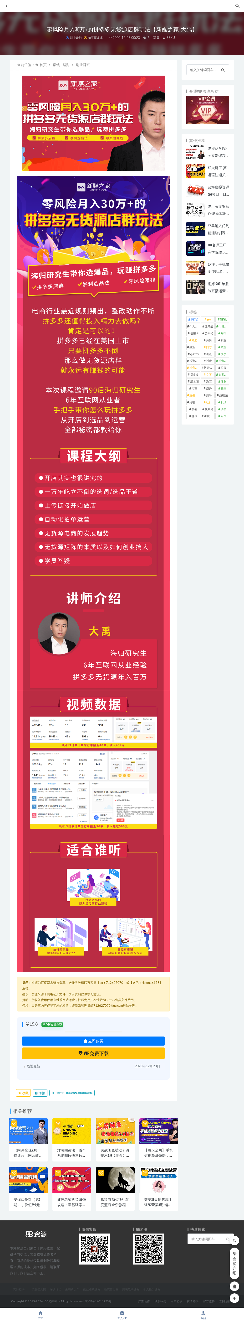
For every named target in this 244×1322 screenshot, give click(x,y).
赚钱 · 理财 (61, 65)
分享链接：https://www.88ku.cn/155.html (73, 1092)
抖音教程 (194, 367)
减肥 (194, 340)
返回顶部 (225, 1301)
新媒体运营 (111, 1289)
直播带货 (194, 395)
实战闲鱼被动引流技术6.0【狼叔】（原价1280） (115, 1155)
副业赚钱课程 (91, 1289)
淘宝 (209, 381)
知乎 (209, 395)
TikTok (223, 319)
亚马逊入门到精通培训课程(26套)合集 (218, 232)
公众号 (209, 333)
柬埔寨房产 (72, 1289)
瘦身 (209, 388)
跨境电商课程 (130, 1289)
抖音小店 (224, 360)
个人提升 (194, 326)
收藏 (25, 1093)
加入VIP (122, 1318)
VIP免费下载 (96, 1053)
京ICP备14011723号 (98, 1301)
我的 (203, 1318)
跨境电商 (209, 416)
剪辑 (209, 340)
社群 (209, 402)
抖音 (209, 360)
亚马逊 (209, 326)
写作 (223, 333)
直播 (223, 388)
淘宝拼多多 (95, 38)
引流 (209, 354)
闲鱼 (223, 416)
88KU (170, 38)
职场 (223, 402)
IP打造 (194, 319)
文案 (209, 374)
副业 (223, 340)
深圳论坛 (55, 1289)
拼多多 (194, 374)
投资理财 (194, 360)
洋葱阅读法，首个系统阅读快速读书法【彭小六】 (71, 1155)
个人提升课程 (151, 1289)
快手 (223, 354)
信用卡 (194, 333)
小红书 (194, 354)
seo (209, 319)
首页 (43, 65)
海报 (41, 1093)
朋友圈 (194, 381)
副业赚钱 (76, 38)
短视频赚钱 (194, 402)
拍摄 (223, 367)
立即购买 (95, 1041)
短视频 (223, 395)
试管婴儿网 (39, 1289)
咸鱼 (223, 347)
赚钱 (194, 416)
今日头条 (224, 326)
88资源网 (51, 1301)
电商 (194, 388)
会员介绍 (234, 1266)
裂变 (194, 409)
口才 (209, 347)
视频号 (209, 409)
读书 (223, 409)
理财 (223, 381)
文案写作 (224, 374)
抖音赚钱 (209, 367)
